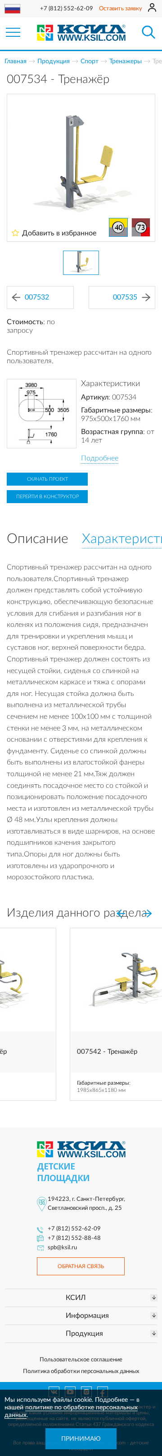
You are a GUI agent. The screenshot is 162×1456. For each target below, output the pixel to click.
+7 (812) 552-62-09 (66, 9)
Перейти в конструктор (47, 496)
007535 (125, 297)
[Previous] (121, 914)
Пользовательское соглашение (81, 1360)
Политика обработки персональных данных (81, 1371)
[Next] (148, 914)
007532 (37, 297)
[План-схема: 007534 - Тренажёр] (41, 413)
